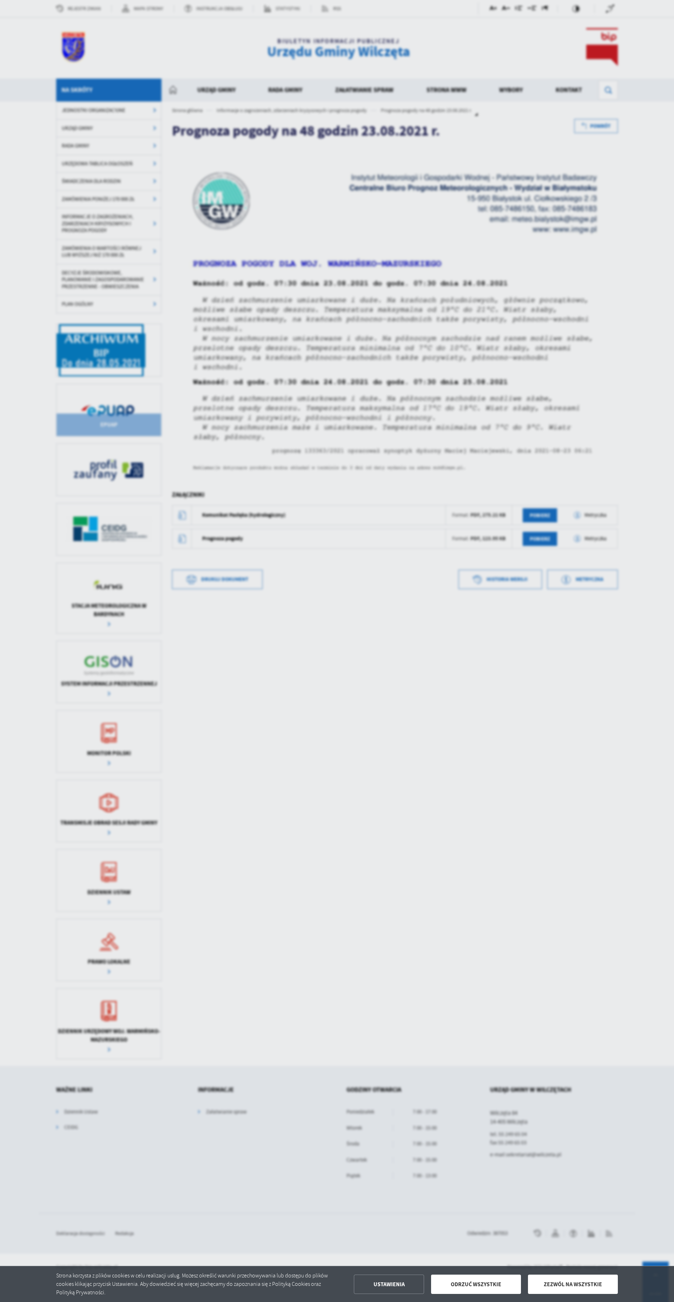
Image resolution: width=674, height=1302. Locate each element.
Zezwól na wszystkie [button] (573, 1284)
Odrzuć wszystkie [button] (476, 1284)
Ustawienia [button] (389, 1284)
